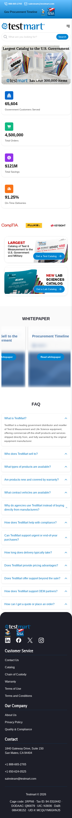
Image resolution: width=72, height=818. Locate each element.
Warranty (10, 681)
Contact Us (12, 660)
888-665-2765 (15, 4)
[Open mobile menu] (68, 26)
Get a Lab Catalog (46, 289)
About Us (10, 715)
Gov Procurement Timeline (20, 11)
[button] (31, 80)
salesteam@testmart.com (41, 4)
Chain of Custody (15, 674)
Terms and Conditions (18, 695)
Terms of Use (13, 688)
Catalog (10, 667)
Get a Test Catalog (46, 256)
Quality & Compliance (18, 729)
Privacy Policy (14, 722)
